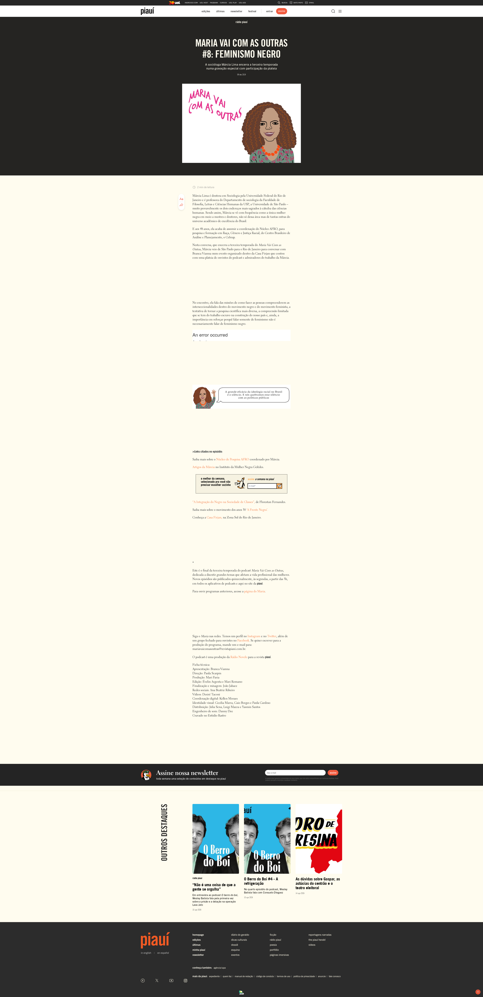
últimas (220, 11)
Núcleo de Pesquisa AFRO (232, 459)
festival (252, 11)
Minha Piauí (198, 949)
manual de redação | (245, 976)
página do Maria (254, 591)
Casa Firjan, (214, 517)
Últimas (196, 944)
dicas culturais (239, 939)
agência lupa (220, 967)
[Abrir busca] (333, 11)
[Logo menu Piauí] (147, 11)
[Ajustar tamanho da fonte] (181, 199)
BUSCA (284, 3)
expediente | (215, 976)
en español (163, 953)
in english (146, 953)
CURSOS (223, 3)
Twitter (271, 636)
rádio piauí (275, 939)
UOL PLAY (233, 3)
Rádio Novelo (238, 657)
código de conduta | (266, 976)
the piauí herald (317, 939)
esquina (235, 949)
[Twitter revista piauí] (157, 980)
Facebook (243, 640)
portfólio (274, 949)
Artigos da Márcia (203, 467)
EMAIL (311, 3)
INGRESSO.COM (191, 3)
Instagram (254, 636)
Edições (196, 939)
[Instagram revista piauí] (185, 980)
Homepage (198, 934)
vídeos (312, 944)
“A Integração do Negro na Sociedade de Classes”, (223, 502)
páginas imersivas (279, 954)
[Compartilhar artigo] (181, 205)
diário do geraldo (240, 934)
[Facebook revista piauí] (143, 980)
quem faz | (228, 976)
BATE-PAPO (298, 3)
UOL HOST (204, 3)
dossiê (234, 944)
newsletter (236, 11)
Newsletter (198, 954)
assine (333, 772)
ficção (273, 934)
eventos (235, 954)
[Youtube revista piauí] (171, 980)
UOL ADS (242, 3)
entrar (269, 11)
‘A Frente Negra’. (257, 510)
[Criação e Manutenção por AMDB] (241, 992)
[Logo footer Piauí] (164, 940)
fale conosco (335, 976)
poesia (273, 944)
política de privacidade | (305, 976)
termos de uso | (285, 976)
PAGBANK (214, 3)
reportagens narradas (320, 934)
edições (206, 11)
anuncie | (323, 976)
